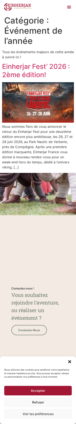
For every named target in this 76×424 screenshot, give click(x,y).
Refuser (38, 402)
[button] (70, 362)
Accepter (38, 391)
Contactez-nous (29, 330)
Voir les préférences (38, 414)
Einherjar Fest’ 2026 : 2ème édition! (36, 70)
